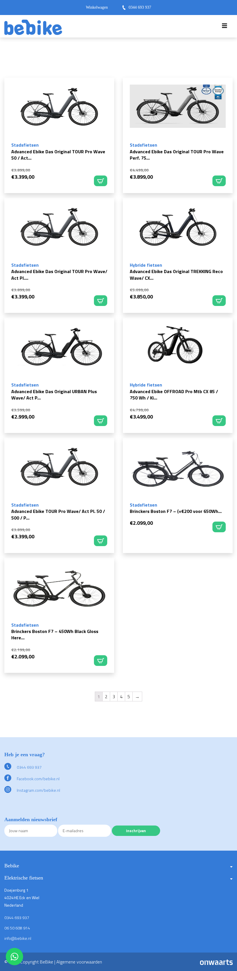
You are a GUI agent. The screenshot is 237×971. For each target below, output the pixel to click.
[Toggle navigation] (224, 27)
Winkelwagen (97, 7)
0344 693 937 (140, 7)
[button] (118, 868)
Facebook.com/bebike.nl (38, 779)
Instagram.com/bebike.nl (38, 790)
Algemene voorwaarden (79, 961)
